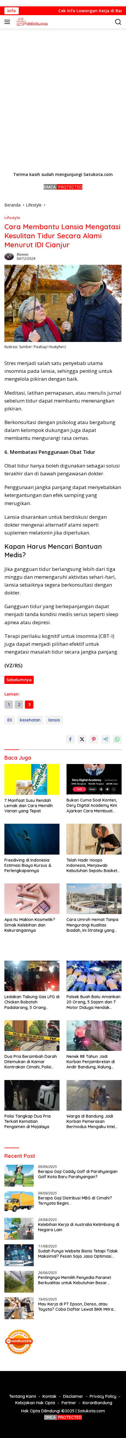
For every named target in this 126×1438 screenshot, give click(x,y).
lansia (54, 720)
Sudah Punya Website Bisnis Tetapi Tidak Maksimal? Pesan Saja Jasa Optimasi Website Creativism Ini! (78, 1253)
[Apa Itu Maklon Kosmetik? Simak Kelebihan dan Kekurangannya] (31, 898)
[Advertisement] (63, 100)
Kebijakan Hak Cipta (35, 1402)
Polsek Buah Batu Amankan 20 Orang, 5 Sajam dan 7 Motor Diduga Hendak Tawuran (93, 1002)
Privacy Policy (103, 1396)
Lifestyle (12, 217)
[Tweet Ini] (82, 739)
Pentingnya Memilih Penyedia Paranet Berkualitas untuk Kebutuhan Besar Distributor (74, 1280)
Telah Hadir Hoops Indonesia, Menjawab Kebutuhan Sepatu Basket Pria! (92, 865)
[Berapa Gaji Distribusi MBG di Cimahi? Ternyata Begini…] (19, 1202)
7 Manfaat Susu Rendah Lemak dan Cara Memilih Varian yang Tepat (28, 806)
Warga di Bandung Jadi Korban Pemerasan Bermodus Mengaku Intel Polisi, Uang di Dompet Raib (93, 1122)
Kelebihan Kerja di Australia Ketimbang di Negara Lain (78, 1227)
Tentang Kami (22, 1396)
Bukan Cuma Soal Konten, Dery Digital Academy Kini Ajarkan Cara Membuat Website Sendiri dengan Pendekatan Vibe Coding (92, 805)
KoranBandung (97, 1402)
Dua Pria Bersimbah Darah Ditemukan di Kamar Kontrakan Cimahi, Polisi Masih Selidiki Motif (30, 1062)
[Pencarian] (118, 22)
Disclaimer (73, 1396)
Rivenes (22, 254)
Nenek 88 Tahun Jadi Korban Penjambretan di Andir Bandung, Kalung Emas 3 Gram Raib (91, 1062)
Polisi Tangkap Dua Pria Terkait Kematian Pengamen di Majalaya (27, 1121)
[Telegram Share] (105, 739)
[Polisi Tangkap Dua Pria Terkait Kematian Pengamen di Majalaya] (31, 1095)
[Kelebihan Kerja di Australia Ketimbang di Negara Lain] (19, 1229)
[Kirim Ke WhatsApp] (117, 739)
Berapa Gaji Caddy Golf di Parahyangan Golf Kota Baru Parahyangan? (78, 1174)
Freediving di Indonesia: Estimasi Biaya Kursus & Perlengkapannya (27, 865)
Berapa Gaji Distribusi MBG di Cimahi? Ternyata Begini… (75, 1200)
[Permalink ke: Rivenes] (9, 256)
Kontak (49, 1396)
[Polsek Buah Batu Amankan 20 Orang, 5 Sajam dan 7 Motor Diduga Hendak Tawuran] (94, 976)
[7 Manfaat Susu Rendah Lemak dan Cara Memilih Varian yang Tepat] (31, 779)
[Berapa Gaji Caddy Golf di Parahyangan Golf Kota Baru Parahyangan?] (19, 1176)
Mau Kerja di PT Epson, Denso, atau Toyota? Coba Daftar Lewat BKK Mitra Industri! (75, 1306)
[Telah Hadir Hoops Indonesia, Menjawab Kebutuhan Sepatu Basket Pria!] (94, 839)
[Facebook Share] (70, 739)
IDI (9, 720)
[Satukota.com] (31, 22)
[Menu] (8, 22)
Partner (69, 1402)
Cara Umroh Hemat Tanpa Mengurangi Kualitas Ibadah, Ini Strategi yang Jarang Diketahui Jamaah (92, 925)
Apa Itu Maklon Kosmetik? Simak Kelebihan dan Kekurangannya (29, 925)
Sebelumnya (19, 679)
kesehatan (30, 720)
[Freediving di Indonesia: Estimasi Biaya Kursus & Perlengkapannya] (31, 839)
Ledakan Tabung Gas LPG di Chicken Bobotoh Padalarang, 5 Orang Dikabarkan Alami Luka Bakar (31, 1002)
